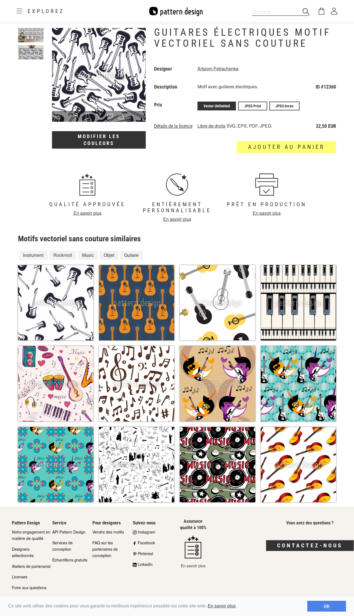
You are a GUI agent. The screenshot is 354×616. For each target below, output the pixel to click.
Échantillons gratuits (69, 560)
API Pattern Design (68, 532)
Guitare (131, 255)
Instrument (33, 255)
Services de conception (62, 546)
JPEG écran (284, 106)
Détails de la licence (173, 126)
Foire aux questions (29, 587)
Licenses (19, 576)
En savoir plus (222, 606)
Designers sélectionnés (23, 552)
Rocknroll (62, 255)
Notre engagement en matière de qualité (31, 535)
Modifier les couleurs (99, 139)
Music (88, 255)
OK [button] (327, 606)
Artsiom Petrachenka (217, 68)
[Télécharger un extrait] (88, 116)
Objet (109, 255)
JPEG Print (252, 106)
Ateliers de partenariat (31, 566)
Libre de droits (211, 126)
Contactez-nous (310, 545)
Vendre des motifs (108, 532)
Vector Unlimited (217, 106)
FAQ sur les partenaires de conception (105, 549)
